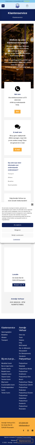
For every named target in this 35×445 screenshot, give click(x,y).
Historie (21, 340)
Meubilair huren (6, 363)
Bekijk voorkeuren (17, 235)
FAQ (20, 343)
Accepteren (17, 225)
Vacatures (22, 356)
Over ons (22, 335)
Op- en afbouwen (24, 348)
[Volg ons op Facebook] (23, 430)
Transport (11, 173)
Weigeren (17, 230)
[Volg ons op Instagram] (28, 430)
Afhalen (10, 177)
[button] (32, 204)
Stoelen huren (6, 369)
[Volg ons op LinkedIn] (32, 430)
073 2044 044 (23, 423)
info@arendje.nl (24, 425)
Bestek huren (5, 371)
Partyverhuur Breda (25, 369)
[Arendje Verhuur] (17, 6)
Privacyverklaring (27, 437)
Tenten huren (5, 393)
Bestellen (10, 181)
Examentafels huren (8, 385)
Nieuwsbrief (23, 351)
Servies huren (6, 379)
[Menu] (3, 5)
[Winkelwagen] (27, 6)
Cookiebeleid (16, 239)
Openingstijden (12, 185)
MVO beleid (23, 345)
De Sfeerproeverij (25, 353)
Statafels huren (6, 374)
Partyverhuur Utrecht (26, 385)
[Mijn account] (32, 6)
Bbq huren (4, 382)
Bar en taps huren (7, 366)
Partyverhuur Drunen (26, 393)
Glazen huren (5, 377)
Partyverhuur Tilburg (25, 382)
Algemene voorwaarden (9, 437)
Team (21, 337)
